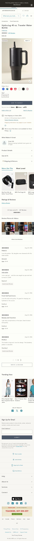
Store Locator (18, 454)
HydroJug (4, 30)
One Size (5, 96)
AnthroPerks (18, 459)
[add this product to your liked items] (12, 174)
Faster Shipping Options (11, 120)
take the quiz (17, 4)
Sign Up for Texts (18, 465)
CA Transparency (24, 529)
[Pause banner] (32, 5)
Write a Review (6, 203)
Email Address (6, 428)
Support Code (23, 532)
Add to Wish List (6, 110)
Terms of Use (15, 529)
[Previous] (13, 360)
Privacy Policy (19, 446)
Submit (17, 437)
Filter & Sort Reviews (17, 239)
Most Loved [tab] (20, 168)
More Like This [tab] (7, 168)
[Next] (21, 360)
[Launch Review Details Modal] (8, 228)
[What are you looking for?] (19, 16)
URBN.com (15, 532)
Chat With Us (18, 471)
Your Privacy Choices (17, 535)
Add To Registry (27, 110)
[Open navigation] (31, 16)
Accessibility (8, 532)
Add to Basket (17, 103)
